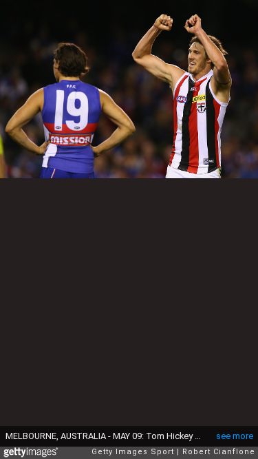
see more (234, 436)
